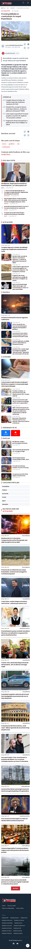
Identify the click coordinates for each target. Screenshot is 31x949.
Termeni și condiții (11, 905)
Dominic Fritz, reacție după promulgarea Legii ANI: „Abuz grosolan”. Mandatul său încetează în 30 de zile (20, 351)
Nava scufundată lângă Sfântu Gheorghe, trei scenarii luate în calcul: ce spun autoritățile (20, 287)
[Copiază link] (24, 44)
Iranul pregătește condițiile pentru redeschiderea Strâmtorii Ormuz (20, 342)
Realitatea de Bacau (18, 933)
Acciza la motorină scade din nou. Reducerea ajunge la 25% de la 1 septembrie (20, 401)
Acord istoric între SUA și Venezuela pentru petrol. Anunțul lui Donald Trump (20, 334)
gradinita (11, 144)
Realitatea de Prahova (7, 928)
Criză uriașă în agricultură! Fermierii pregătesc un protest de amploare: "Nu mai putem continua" (17, 116)
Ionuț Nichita (26, 599)
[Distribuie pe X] (28, 47)
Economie (7, 195)
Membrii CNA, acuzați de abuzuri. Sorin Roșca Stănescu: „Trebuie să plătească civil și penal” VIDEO (16, 109)
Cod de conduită (19, 908)
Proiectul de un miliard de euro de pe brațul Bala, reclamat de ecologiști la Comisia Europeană (14, 572)
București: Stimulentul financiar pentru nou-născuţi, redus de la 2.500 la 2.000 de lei (20, 420)
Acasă (4, 8)
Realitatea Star (24, 917)
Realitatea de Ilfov (16, 45)
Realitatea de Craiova (6, 930)
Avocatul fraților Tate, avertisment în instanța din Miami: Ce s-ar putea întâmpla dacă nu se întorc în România (14, 759)
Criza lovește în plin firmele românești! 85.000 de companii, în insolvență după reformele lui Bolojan (14, 384)
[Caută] (23, 3)
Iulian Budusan (26, 786)
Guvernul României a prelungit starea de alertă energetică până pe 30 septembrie (15, 790)
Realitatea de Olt (17, 928)
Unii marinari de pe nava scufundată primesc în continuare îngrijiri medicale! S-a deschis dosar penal (15, 882)
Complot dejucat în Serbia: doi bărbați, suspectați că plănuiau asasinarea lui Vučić (15, 102)
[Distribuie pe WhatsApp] (24, 47)
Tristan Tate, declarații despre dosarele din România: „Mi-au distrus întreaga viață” (14, 665)
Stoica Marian (26, 535)
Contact (3, 905)
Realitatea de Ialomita (7, 933)
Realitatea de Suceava (7, 925)
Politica (6, 203)
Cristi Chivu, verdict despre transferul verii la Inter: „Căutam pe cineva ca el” (14, 602)
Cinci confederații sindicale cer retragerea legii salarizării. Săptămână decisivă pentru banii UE (16, 192)
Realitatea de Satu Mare (7, 923)
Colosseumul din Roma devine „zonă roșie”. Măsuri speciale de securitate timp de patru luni (15, 728)
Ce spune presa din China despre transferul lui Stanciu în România (14, 213)
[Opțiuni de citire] (27, 945)
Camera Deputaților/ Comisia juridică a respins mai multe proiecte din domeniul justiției (15, 850)
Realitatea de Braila (17, 930)
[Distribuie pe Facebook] (28, 44)
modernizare (6, 147)
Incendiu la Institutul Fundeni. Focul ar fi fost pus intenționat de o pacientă (16, 207)
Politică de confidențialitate (8, 908)
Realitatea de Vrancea (19, 920)
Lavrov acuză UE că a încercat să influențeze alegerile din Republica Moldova (19, 327)
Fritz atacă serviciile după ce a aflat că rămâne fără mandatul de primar (14, 820)
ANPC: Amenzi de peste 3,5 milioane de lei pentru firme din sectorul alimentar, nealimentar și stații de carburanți (20, 411)
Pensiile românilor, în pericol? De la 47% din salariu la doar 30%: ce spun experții (20, 393)
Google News (5, 154)
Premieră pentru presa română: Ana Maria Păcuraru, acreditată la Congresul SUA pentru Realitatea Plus (15, 633)
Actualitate (13, 8)
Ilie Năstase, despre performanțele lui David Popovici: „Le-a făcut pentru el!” (14, 184)
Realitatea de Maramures (19, 925)
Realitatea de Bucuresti (7, 920)
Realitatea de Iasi (18, 923)
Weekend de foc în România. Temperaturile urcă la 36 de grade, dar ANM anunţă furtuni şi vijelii (14, 540)
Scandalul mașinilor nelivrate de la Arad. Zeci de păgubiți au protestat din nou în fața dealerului (15, 696)
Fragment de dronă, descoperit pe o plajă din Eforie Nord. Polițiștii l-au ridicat (17, 122)
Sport (2, 187)
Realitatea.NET (5, 917)
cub (18, 144)
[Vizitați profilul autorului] (2, 46)
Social (5, 210)
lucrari (4, 144)
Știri (8, 8)
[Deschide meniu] (28, 3)
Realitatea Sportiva (14, 917)
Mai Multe (15, 888)
